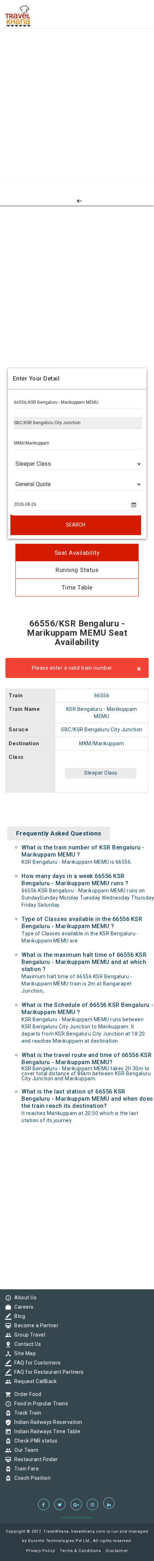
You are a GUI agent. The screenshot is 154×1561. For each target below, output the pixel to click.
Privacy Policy (40, 1550)
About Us (24, 1297)
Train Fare (25, 1469)
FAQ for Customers (36, 1363)
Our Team (24, 1450)
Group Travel (28, 1335)
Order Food (26, 1394)
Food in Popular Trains (39, 1403)
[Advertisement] (77, 77)
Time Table (77, 587)
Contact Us (26, 1344)
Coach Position (30, 1478)
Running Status (77, 569)
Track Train (26, 1413)
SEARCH (75, 525)
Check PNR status (34, 1441)
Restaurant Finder (34, 1459)
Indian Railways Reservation (46, 1422)
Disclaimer (117, 1550)
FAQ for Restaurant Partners (47, 1372)
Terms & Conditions (80, 1550)
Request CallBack (34, 1381)
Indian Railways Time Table (45, 1431)
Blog (18, 1316)
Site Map (23, 1353)
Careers (22, 1307)
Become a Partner (34, 1325)
